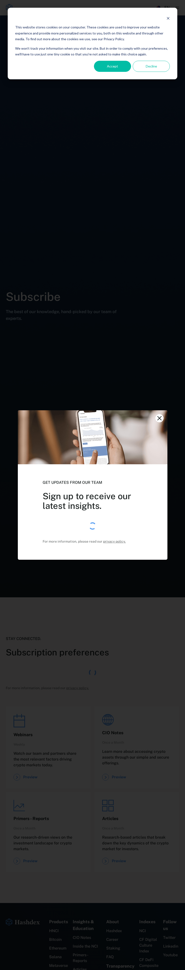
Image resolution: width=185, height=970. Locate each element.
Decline (151, 66)
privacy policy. (114, 541)
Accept (112, 66)
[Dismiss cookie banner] (168, 18)
